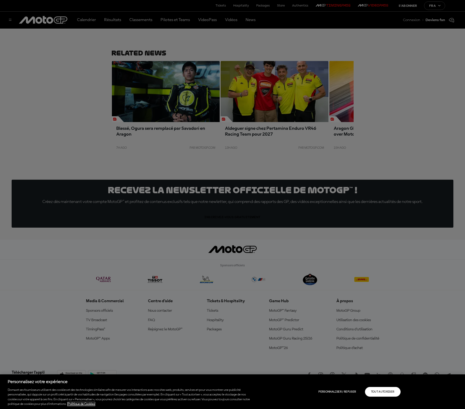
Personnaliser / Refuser (337, 391)
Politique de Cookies (81, 404)
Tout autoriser (383, 391)
